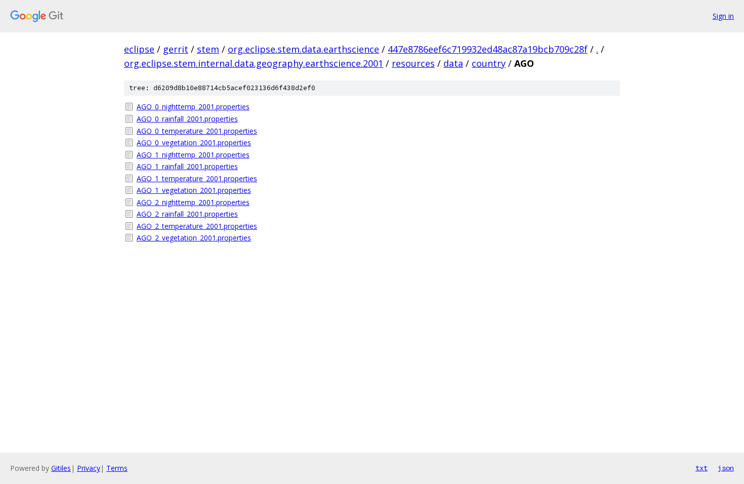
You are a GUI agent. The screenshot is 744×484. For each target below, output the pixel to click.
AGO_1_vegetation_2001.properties (194, 190)
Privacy (88, 468)
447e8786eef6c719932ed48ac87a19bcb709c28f (488, 49)
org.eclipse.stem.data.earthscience (303, 49)
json (726, 467)
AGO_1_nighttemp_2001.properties (193, 154)
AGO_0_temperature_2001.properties (197, 131)
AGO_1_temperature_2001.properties (197, 178)
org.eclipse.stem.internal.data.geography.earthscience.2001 (253, 63)
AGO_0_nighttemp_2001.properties (193, 106)
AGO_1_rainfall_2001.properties (187, 166)
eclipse (139, 49)
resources (413, 63)
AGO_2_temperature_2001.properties (197, 226)
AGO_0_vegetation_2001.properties (194, 142)
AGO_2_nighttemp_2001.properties (193, 202)
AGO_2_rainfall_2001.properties (187, 214)
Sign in (723, 16)
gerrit (175, 49)
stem (208, 49)
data (453, 63)
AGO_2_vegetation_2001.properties (194, 238)
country (489, 63)
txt (701, 467)
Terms (117, 468)
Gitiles (61, 468)
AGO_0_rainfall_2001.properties (187, 119)
